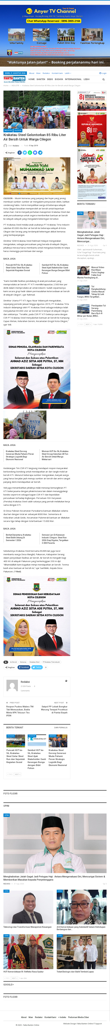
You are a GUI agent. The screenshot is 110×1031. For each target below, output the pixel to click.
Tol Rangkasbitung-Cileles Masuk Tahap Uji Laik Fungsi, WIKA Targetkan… (91, 291)
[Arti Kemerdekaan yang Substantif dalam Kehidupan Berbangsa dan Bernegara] (82, 907)
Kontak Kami (57, 73)
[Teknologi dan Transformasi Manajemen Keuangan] (28, 907)
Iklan (38, 73)
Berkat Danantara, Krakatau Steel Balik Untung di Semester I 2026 (18, 537)
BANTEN (41, 79)
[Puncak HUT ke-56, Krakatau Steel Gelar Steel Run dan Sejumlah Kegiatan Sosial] (15, 740)
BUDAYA (59, 79)
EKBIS (50, 79)
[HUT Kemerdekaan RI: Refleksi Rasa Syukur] (28, 951)
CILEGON (17, 130)
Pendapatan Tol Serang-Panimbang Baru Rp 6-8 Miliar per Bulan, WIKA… (91, 311)
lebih (67, 73)
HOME (32, 79)
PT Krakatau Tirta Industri (51, 662)
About (31, 73)
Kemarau (23, 662)
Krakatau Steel (35, 662)
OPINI (80, 213)
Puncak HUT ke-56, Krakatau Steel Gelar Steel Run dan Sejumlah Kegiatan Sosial (19, 268)
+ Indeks (62, 1017)
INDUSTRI (8, 130)
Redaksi (46, 73)
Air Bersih (13, 662)
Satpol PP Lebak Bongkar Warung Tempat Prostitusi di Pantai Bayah (54, 709)
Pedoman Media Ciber (78, 1017)
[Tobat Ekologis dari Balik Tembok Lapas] (82, 951)
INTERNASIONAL (73, 79)
